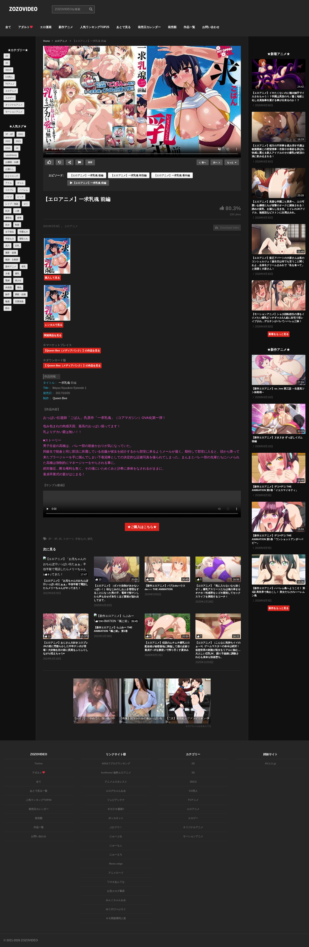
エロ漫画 (46, 27)
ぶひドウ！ (116, 827)
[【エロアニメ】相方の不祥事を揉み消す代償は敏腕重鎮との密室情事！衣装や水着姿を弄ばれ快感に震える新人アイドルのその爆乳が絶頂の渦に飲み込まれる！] (278, 127)
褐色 (19, 287)
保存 (90, 162)
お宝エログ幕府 (116, 891)
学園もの (23, 232)
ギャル (20, 183)
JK (17, 148)
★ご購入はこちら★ (141, 527)
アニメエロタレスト (116, 781)
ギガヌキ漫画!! (115, 809)
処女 (7, 225)
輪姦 (7, 301)
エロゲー (9, 98)
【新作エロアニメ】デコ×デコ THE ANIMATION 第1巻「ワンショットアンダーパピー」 (277, 539)
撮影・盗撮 (10, 252)
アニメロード (115, 872)
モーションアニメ (14, 112)
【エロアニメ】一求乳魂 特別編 (129, 175)
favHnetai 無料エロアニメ (116, 772)
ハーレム (23, 190)
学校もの (9, 238)
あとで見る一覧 (38, 790)
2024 (7, 148)
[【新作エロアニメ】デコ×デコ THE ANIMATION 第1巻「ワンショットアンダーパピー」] (278, 517)
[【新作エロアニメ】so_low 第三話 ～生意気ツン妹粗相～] (278, 370)
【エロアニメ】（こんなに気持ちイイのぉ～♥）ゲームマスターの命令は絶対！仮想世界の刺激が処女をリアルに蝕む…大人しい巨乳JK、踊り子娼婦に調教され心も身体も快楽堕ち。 (218, 649)
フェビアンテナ (116, 799)
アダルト (24, 27)
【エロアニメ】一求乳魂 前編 (89, 182)
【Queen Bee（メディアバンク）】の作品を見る (72, 350)
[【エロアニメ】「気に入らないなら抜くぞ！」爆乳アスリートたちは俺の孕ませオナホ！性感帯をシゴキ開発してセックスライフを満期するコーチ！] (218, 569)
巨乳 (17, 245)
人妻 (17, 211)
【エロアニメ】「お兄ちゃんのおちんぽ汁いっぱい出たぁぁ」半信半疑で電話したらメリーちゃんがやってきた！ (65, 584)
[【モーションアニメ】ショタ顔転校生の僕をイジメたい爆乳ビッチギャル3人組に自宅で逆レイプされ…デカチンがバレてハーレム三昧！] (278, 295)
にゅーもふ (116, 845)
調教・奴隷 (20, 294)
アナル (8, 183)
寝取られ (23, 238)
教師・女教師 (11, 259)
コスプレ (9, 190)
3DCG (8, 70)
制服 (17, 225)
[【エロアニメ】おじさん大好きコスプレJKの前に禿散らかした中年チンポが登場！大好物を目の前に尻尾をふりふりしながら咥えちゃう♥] (66, 626)
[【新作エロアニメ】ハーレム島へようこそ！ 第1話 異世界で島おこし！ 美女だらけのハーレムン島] (278, 569)
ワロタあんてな (116, 881)
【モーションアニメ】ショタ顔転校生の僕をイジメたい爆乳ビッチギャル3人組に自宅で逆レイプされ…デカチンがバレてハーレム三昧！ (278, 318)
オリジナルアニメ (14, 105)
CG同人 (9, 77)
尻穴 (7, 245)
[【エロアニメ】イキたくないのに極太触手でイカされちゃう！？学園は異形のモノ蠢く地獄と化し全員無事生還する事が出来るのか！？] (278, 74)
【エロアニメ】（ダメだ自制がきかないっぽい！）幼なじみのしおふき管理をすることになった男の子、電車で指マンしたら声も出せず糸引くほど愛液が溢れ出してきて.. (116, 593)
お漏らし (9, 169)
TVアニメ (9, 84)
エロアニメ (10, 91)
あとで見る (123, 27)
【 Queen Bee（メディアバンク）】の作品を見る (72, 365)
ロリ (26, 204)
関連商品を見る (53, 335)
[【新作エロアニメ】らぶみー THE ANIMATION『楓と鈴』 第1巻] (116, 618)
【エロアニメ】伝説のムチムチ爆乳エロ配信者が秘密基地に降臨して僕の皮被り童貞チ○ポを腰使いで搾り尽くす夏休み (167, 646)
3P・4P (9, 134)
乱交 (7, 211)
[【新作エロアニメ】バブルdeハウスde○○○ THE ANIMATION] (167, 569)
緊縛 (7, 280)
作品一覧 (189, 27)
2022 (7, 141)
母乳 (23, 266)
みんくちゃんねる (116, 900)
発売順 (172, 27)
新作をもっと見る (279, 608)
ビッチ (20, 197)
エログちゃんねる (116, 790)
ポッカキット (115, 818)
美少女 (18, 280)
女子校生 (9, 232)
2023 (18, 141)
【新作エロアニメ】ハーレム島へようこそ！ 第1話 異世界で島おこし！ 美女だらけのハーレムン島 (278, 592)
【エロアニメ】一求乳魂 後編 (86, 175)
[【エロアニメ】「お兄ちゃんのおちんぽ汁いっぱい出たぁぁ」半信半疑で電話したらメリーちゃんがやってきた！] (66, 567)
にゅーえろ (116, 854)
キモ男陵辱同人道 (116, 918)
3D (6, 63)
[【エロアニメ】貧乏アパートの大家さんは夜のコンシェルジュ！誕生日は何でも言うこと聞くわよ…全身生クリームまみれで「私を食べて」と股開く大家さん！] (278, 239)
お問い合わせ (210, 27)
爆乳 (17, 273)
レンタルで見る (53, 324)
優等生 (8, 218)
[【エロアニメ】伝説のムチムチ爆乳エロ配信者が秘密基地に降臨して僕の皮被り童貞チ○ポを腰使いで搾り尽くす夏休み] (167, 626)
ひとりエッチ (11, 176)
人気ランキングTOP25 (94, 27)
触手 (7, 294)
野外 (7, 308)
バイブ (8, 197)
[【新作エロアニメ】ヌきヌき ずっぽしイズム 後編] (278, 419)
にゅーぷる (116, 836)
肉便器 (8, 287)
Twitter (39, 763)
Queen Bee (60, 398)
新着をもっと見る (279, 334)
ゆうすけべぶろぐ (116, 909)
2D (6, 56)
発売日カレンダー (149, 27)
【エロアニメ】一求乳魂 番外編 (172, 175)
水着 (7, 273)
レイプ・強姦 (11, 204)
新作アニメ (66, 27)
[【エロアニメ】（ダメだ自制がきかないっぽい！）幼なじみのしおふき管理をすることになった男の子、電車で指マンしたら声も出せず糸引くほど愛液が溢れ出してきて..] (116, 569)
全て (8, 27)
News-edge (116, 863)
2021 (20, 134)
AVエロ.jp (270, 763)
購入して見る (52, 277)
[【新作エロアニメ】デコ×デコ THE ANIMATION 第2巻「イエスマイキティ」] (278, 468)
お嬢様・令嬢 (11, 162)
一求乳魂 (64, 382)
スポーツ (68, 538)
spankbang (11, 155)
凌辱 (19, 218)
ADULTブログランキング (116, 763)
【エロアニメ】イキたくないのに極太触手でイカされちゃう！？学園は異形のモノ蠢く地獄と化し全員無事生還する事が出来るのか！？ (278, 96)
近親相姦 (19, 301)
